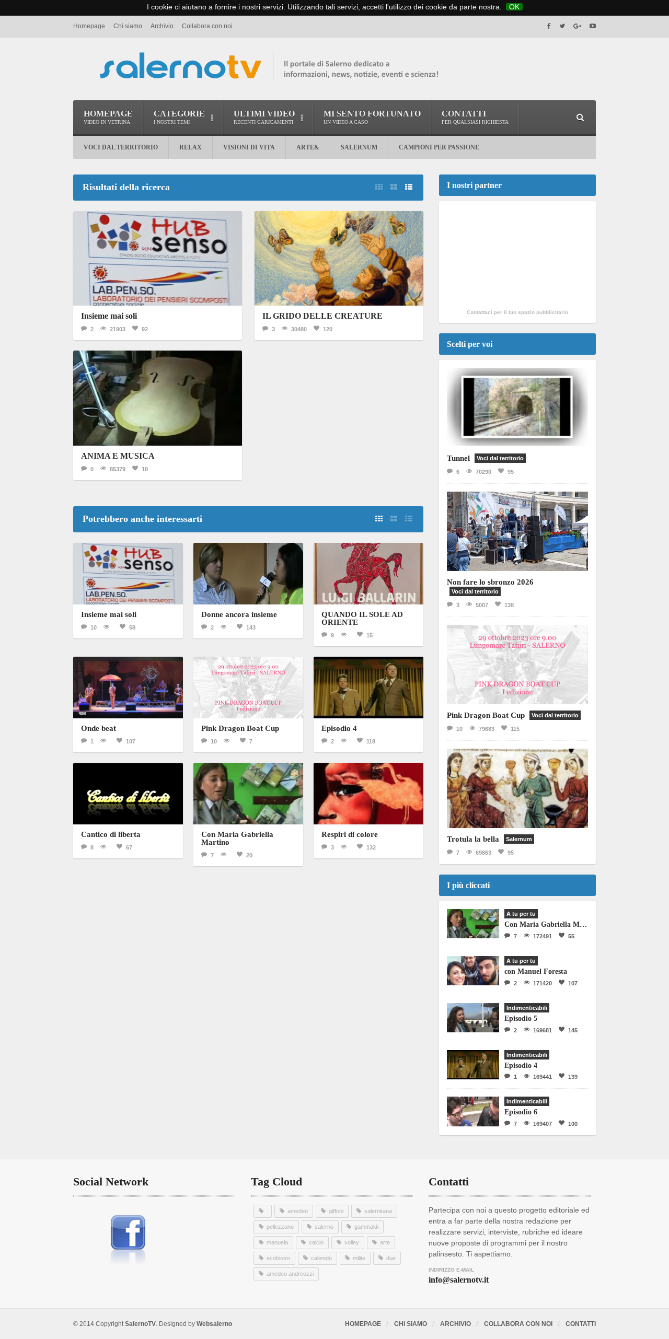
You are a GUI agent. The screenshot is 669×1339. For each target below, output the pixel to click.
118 (370, 741)
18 (145, 469)
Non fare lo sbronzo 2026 (490, 582)
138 (509, 605)
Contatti (475, 117)
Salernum (359, 147)
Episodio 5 (520, 1018)
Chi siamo (127, 26)
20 (249, 855)
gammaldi (366, 1227)
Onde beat (98, 728)
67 (129, 847)
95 (510, 472)
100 (573, 1124)
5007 (482, 605)
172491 (542, 936)
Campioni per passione (439, 147)
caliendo (321, 1258)
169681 (542, 1030)
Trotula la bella (473, 839)
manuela (277, 1242)
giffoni (336, 1211)
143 (251, 627)
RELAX (190, 147)
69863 (483, 852)
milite (359, 1258)
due (391, 1258)
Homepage (89, 26)
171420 (542, 983)
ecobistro (278, 1258)
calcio (316, 1242)
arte (385, 1242)
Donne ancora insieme (239, 614)
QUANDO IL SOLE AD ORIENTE (362, 618)
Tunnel (458, 458)
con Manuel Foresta (535, 971)
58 (132, 627)
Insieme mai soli (109, 315)
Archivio (162, 26)
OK (514, 6)
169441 (542, 1077)
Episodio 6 (520, 1112)
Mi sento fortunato (372, 117)
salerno (324, 1227)
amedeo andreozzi (290, 1274)
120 (327, 329)
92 (145, 329)
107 (130, 741)
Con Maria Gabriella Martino (237, 838)
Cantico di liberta (111, 834)
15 (369, 635)
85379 (117, 469)
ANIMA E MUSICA (118, 455)
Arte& (307, 147)
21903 (117, 329)
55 (571, 936)
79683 (486, 729)
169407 (542, 1124)
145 (573, 1030)
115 (515, 729)
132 (371, 847)
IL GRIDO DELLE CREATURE (322, 315)
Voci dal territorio (121, 147)
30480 (299, 329)
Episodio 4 (339, 728)
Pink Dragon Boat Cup (240, 728)
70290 (483, 472)
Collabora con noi (207, 26)
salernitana (378, 1211)
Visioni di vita (249, 147)
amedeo (297, 1211)
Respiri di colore (349, 834)
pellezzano (280, 1227)
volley (351, 1242)
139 (573, 1077)
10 (93, 627)
